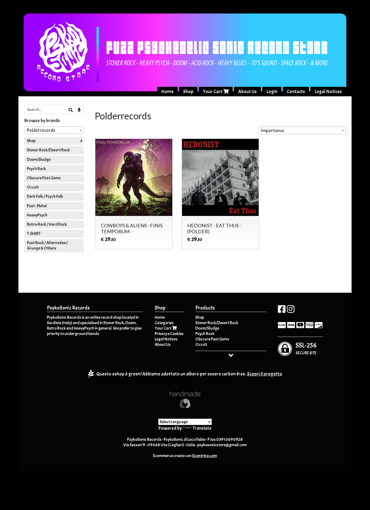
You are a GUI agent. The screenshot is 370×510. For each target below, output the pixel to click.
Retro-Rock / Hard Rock (47, 224)
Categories (164, 323)
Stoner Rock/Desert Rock (48, 150)
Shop (188, 91)
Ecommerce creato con (185, 455)
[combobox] (302, 130)
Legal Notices (328, 91)
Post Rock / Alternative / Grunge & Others (47, 245)
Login (271, 91)
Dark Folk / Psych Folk (45, 196)
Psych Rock (36, 168)
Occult (33, 187)
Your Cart (213, 91)
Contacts (296, 91)
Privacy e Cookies (169, 333)
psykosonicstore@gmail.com (222, 445)
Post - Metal (37, 206)
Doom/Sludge (39, 159)
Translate (202, 428)
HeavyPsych (37, 215)
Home (167, 91)
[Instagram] (290, 311)
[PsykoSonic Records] (184, 52)
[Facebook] (281, 311)
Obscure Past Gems (44, 178)
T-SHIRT (34, 233)
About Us (247, 91)
